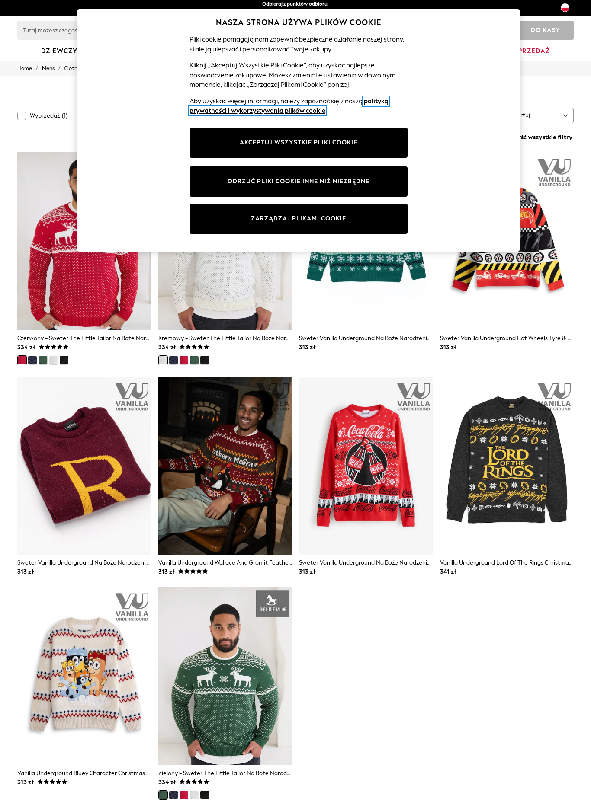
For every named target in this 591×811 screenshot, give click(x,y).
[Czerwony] (22, 360)
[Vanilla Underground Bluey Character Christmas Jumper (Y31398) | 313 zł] (84, 676)
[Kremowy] (53, 360)
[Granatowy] (32, 360)
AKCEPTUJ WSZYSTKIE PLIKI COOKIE (298, 142)
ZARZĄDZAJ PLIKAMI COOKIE (298, 218)
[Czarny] (64, 360)
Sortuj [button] (522, 115)
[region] (298, 130)
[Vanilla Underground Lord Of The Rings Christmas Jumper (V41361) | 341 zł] (507, 466)
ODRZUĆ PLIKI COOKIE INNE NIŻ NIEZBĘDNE (298, 181)
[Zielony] (43, 360)
